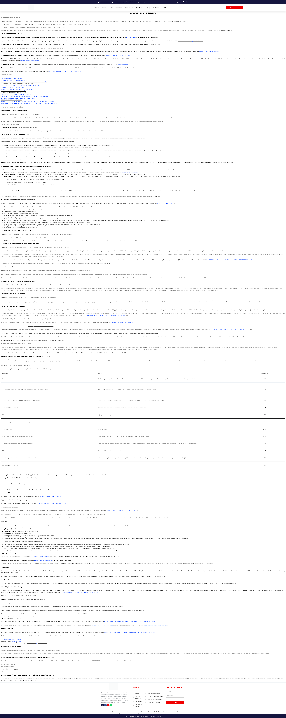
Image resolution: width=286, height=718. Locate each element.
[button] (177, 2)
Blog (148, 7)
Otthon (96, 7)
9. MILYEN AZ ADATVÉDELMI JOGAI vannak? (13, 92)
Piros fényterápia (116, 7)
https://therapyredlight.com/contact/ (68, 556)
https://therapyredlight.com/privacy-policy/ (153, 150)
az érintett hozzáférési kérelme (27, 680)
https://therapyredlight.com (33, 24)
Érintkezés (156, 7)
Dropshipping (140, 7)
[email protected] (224, 30)
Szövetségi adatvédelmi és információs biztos (40, 326)
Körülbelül (105, 7)
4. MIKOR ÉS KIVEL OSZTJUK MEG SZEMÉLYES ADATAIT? (17, 84)
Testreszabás (129, 7)
